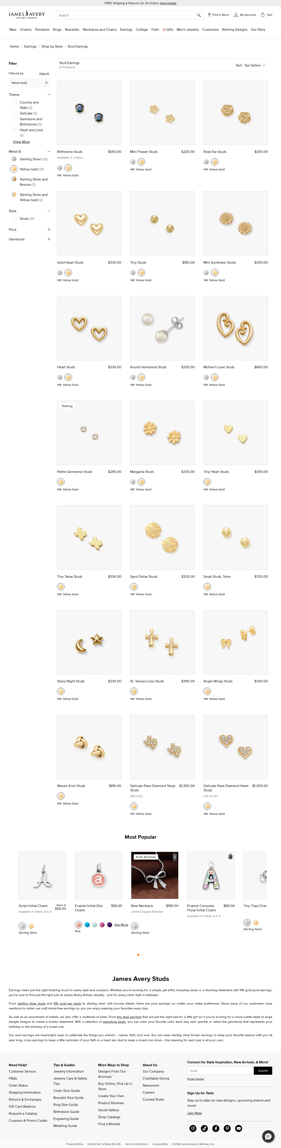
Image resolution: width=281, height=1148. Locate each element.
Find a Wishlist (109, 1123)
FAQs (13, 1078)
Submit (263, 1070)
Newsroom (151, 1085)
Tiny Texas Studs (69, 576)
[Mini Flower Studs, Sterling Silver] (132, 162)
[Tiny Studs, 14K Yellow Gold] (141, 272)
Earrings (30, 46)
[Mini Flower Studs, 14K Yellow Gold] (141, 162)
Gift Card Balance (22, 1106)
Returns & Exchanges (25, 1099)
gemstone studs (114, 1021)
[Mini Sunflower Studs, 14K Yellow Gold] (214, 272)
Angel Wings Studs (218, 681)
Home (14, 46)
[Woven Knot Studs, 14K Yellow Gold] (61, 796)
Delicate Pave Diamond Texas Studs (152, 787)
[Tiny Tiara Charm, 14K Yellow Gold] (255, 922)
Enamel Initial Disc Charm (89, 907)
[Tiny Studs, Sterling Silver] (132, 272)
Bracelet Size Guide (68, 1097)
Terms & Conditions (136, 1144)
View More (21, 141)
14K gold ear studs (67, 1003)
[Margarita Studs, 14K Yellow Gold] (141, 482)
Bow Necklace (142, 905)
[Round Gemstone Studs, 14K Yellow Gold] (141, 377)
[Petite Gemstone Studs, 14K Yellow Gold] (61, 482)
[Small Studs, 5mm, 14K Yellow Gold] (207, 586)
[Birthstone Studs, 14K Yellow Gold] (68, 168)
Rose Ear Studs (215, 151)
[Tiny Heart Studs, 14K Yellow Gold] (207, 482)
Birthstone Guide (66, 1111)
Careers (149, 1092)
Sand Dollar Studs (143, 576)
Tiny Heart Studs (216, 471)
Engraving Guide (66, 1118)
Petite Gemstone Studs (74, 471)
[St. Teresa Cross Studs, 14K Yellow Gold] (134, 691)
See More (121, 924)
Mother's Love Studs (219, 367)
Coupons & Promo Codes (28, 1120)
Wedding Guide (65, 1125)
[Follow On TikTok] (204, 1128)
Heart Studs (66, 367)
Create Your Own (111, 1095)
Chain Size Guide (66, 1090)
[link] (142, 29)
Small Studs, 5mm (217, 576)
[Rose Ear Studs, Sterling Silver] (206, 162)
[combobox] (130, 15)
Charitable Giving (156, 1078)
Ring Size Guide (65, 1104)
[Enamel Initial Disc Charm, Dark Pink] (102, 924)
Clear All (44, 73)
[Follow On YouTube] (238, 1128)
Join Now (194, 1112)
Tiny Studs (138, 262)
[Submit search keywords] (200, 15)
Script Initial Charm (33, 905)
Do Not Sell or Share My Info (104, 1144)
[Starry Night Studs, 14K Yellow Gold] (61, 691)
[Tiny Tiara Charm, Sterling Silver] (247, 922)
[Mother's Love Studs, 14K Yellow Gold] (214, 377)
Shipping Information (25, 1092)
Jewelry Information (68, 1071)
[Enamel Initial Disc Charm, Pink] (78, 924)
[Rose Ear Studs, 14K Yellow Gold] (214, 162)
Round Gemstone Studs (148, 367)
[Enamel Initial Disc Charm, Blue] (87, 924)
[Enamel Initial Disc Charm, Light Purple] (109, 924)
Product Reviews (111, 1102)
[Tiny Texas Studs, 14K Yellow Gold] (61, 586)
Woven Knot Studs (71, 785)
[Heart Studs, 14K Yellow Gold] (68, 377)
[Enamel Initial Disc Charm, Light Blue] (94, 924)
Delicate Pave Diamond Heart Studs (226, 787)
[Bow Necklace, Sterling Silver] (135, 926)
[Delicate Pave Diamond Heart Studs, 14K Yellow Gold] (207, 806)
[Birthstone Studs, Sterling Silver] (59, 167)
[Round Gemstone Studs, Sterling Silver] (132, 377)
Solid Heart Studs (70, 262)
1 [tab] (138, 956)
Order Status (18, 1085)
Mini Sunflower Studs (220, 262)
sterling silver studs (31, 1003)
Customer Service (22, 1071)
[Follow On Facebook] (215, 1128)
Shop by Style (52, 46)
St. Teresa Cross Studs (147, 681)
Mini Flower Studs (144, 151)
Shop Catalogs (109, 1116)
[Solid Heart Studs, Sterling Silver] (59, 272)
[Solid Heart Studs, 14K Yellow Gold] (68, 272)
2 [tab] (141, 956)
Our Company (153, 1071)
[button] (245, 14)
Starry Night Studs (71, 681)
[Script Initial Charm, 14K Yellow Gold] (31, 926)
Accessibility (160, 1144)
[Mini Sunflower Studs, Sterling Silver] (206, 272)
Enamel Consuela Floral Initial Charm (201, 907)
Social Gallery (108, 1109)
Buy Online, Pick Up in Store (115, 1086)
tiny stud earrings (129, 1016)
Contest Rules (153, 1099)
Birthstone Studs (69, 151)
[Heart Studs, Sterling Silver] (59, 377)
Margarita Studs (142, 471)
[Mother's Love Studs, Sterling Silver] (206, 377)
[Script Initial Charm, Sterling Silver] (22, 926)
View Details (168, 3)
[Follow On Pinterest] (227, 1128)
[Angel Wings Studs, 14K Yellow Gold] (207, 691)
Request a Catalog (23, 1113)
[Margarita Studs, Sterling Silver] (132, 482)
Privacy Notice (195, 1079)
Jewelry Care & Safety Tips (70, 1081)
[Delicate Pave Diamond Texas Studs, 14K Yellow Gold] (134, 806)
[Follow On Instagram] (192, 1128)
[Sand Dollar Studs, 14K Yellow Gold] (134, 586)
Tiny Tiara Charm (256, 905)
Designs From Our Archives (112, 1074)
